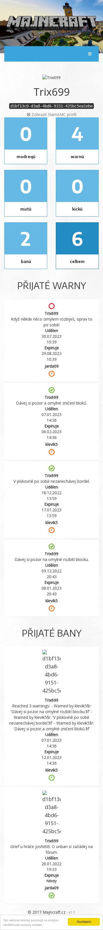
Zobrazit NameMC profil (53, 114)
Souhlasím (84, 921)
